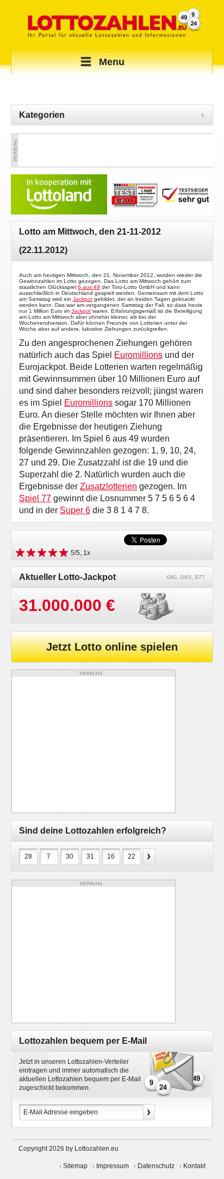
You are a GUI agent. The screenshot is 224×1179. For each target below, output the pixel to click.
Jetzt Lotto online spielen (112, 647)
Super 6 (75, 510)
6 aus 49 (89, 287)
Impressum (112, 1166)
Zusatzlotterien (108, 486)
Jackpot (82, 299)
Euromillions (138, 355)
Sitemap (75, 1166)
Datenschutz (156, 1166)
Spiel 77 (35, 498)
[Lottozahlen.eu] (112, 24)
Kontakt (194, 1166)
